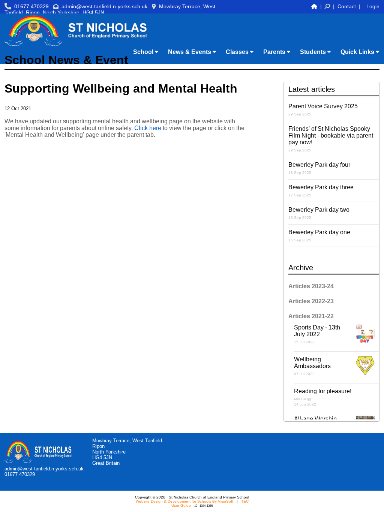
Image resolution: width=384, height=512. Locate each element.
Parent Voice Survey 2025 (323, 109)
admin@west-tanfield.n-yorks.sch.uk (104, 6)
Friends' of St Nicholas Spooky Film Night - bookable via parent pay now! (330, 139)
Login (373, 6)
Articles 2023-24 (311, 286)
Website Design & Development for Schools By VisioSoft (184, 501)
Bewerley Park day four (319, 168)
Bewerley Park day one (319, 235)
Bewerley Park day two (319, 213)
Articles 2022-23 (311, 301)
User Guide (181, 505)
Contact (347, 6)
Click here (147, 128)
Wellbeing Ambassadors (312, 366)
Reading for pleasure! (322, 397)
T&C (245, 501)
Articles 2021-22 (311, 316)
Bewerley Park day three (321, 190)
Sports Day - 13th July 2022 (317, 334)
